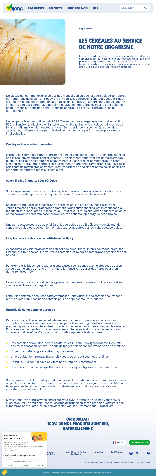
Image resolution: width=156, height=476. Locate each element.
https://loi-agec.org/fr (142, 462)
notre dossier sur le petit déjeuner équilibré (49, 320)
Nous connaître (36, 8)
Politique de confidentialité (48, 453)
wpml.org (62, 472)
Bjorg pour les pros (139, 442)
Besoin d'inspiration (78, 8)
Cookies (99, 452)
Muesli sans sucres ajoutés (45, 265)
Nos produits (55, 8)
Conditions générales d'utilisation (76, 453)
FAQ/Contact (117, 452)
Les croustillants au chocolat (25, 282)
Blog (95, 8)
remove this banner (105, 472)
